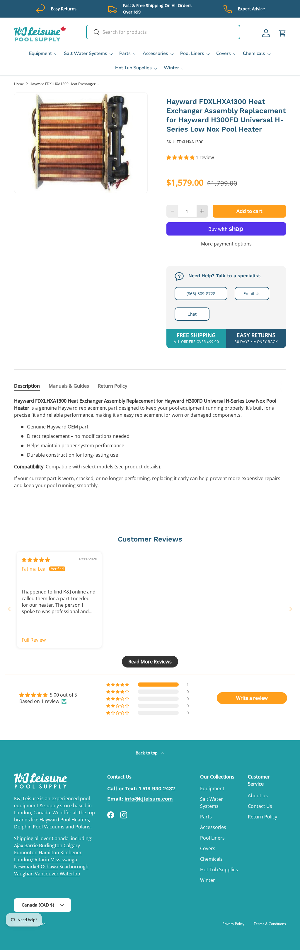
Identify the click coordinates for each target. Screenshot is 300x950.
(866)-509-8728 (201, 293)
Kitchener (71, 852)
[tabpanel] (150, 443)
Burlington (50, 845)
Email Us (251, 293)
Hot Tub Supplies (219, 869)
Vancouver (47, 873)
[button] (282, 33)
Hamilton (49, 852)
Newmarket (27, 866)
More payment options (226, 244)
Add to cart (249, 211)
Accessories (213, 827)
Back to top (147, 753)
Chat (192, 314)
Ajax (18, 845)
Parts (206, 816)
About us (258, 795)
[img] (36, 559)
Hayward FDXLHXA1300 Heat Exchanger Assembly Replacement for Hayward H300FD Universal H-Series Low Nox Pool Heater (65, 84)
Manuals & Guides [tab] (69, 386)
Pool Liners (212, 838)
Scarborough (73, 866)
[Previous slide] (9, 609)
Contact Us (260, 806)
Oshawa (49, 866)
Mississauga (63, 859)
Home (19, 84)
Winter (207, 880)
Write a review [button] (252, 698)
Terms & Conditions (270, 923)
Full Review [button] (34, 640)
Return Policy (262, 816)
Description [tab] (27, 386)
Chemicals (211, 859)
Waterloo (70, 873)
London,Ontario (32, 859)
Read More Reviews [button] (150, 661)
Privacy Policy (233, 923)
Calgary (72, 845)
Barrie (31, 845)
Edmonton (26, 852)
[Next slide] (290, 609)
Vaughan (24, 873)
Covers (207, 848)
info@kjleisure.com (149, 799)
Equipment (212, 788)
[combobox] (163, 32)
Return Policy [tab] (112, 386)
